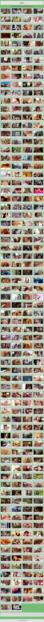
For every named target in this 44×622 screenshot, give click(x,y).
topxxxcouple (22, 2)
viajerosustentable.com (23, 620)
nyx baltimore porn (22, 3)
